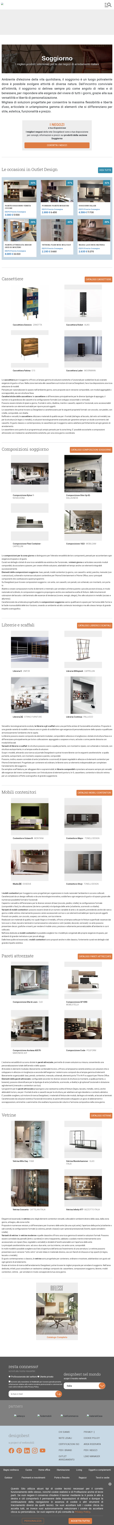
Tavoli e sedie (102, 1477)
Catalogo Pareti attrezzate (95, 956)
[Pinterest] (19, 1450)
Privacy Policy (82, 1511)
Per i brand (65, 1450)
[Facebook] (11, 1450)
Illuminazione (63, 1470)
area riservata (92, 1444)
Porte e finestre (62, 1477)
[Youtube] (42, 1450)
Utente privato (46, 1376)
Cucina (28, 1470)
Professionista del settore (24, 1376)
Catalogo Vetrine (101, 1115)
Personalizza (33, 1521)
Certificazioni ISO (69, 1444)
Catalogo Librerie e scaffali (94, 625)
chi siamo (64, 1432)
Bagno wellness (11, 1470)
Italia (69, 1385)
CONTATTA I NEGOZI (57, 145)
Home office (44, 1470)
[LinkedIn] (27, 1450)
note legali (65, 1438)
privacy (88, 1432)
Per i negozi (90, 1450)
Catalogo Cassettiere (98, 279)
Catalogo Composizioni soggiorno (91, 449)
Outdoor (8, 1477)
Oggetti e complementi (100, 1470)
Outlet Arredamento (67, 1458)
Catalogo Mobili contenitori (94, 792)
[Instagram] (35, 1450)
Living (79, 1470)
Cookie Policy (92, 1438)
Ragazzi (83, 1477)
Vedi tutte (105, 170)
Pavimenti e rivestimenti (33, 1477)
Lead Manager (92, 1456)
